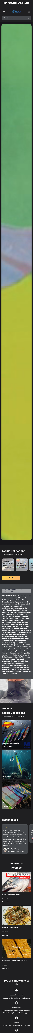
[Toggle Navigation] (4, 12)
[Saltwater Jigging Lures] (16, 764)
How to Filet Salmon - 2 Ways (11, 894)
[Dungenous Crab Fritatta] (16, 915)
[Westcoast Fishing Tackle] (16, 11)
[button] (16, 18)
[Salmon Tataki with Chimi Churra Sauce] (16, 948)
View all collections (11, 578)
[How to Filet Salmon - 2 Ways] (16, 882)
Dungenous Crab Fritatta (10, 927)
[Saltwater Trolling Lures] (22, 564)
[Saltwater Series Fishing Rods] (8, 564)
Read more (5, 902)
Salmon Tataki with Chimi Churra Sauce (14, 960)
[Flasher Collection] (16, 794)
